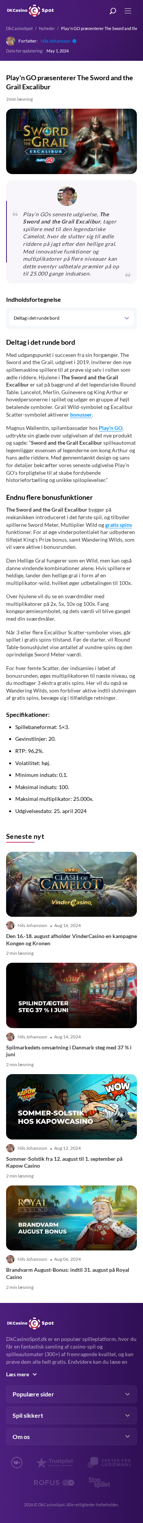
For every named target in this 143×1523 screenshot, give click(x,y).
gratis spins (118, 524)
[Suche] (113, 11)
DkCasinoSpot (19, 28)
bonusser (81, 414)
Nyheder (47, 28)
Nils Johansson (56, 41)
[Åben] (126, 318)
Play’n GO (110, 428)
